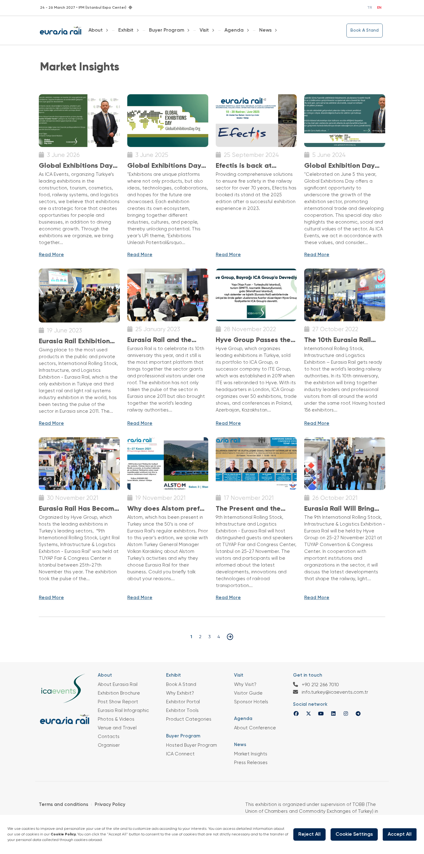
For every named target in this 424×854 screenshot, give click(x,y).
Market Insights (250, 754)
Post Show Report (118, 702)
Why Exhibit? (180, 693)
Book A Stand (364, 30)
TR (369, 8)
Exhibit (125, 30)
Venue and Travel (117, 728)
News (265, 30)
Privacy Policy (110, 804)
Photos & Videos (116, 719)
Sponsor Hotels (251, 702)
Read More (51, 254)
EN (379, 8)
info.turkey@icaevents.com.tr (334, 692)
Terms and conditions (63, 804)
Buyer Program (166, 30)
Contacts (109, 736)
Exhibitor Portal (183, 702)
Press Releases (251, 762)
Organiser (109, 745)
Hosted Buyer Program (191, 745)
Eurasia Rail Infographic (123, 710)
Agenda (234, 30)
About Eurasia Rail (118, 684)
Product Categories (188, 719)
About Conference (255, 728)
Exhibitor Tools (182, 710)
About (95, 30)
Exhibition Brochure (119, 693)
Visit (204, 30)
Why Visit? (245, 684)
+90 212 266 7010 (319, 685)
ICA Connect (180, 754)
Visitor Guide (248, 693)
